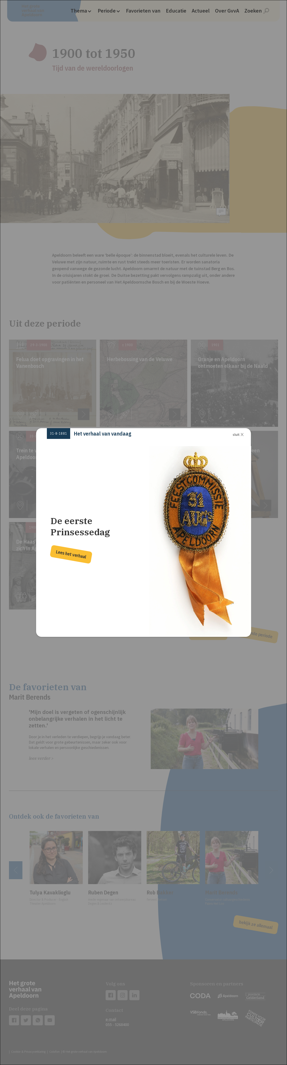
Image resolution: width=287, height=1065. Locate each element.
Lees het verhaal (71, 554)
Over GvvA (227, 10)
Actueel (201, 10)
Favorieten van (143, 10)
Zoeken (253, 10)
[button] (81, 11)
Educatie (176, 10)
